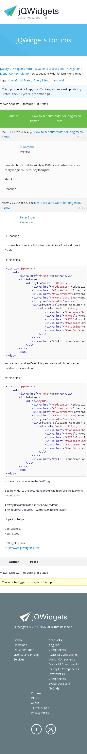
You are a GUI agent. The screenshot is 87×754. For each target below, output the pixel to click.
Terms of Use (40, 708)
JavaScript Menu (20, 80)
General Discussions (51, 69)
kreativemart (28, 147)
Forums (31, 69)
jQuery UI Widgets (12, 69)
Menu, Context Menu (14, 73)
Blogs (35, 698)
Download (20, 645)
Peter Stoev (10, 94)
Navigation (73, 69)
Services (19, 659)
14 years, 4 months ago (34, 94)
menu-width (58, 80)
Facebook (36, 729)
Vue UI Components (62, 659)
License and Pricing (26, 654)
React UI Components (63, 654)
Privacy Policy (40, 712)
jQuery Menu (41, 80)
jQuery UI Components (64, 669)
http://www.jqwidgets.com (22, 548)
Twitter (51, 729)
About (35, 703)
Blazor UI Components (64, 664)
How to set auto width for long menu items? (42, 134)
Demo (18, 640)
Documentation (24, 650)
